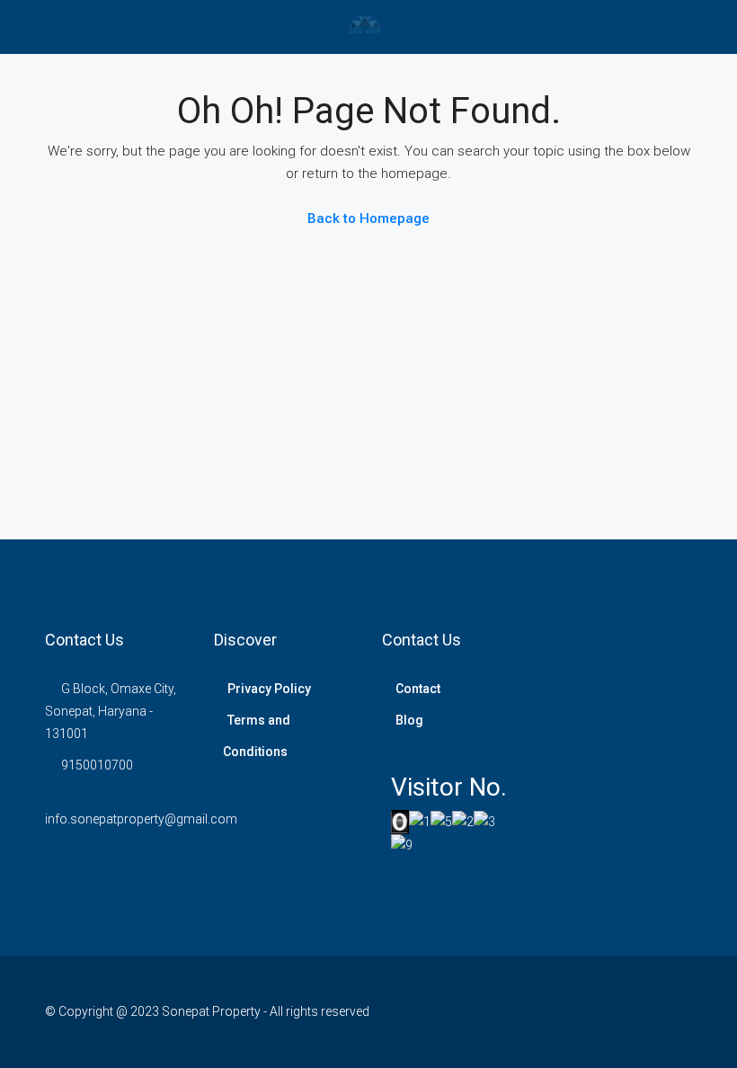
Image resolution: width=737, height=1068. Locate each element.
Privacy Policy (269, 688)
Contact (417, 688)
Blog (409, 720)
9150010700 (97, 765)
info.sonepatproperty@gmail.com (141, 819)
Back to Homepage (368, 218)
